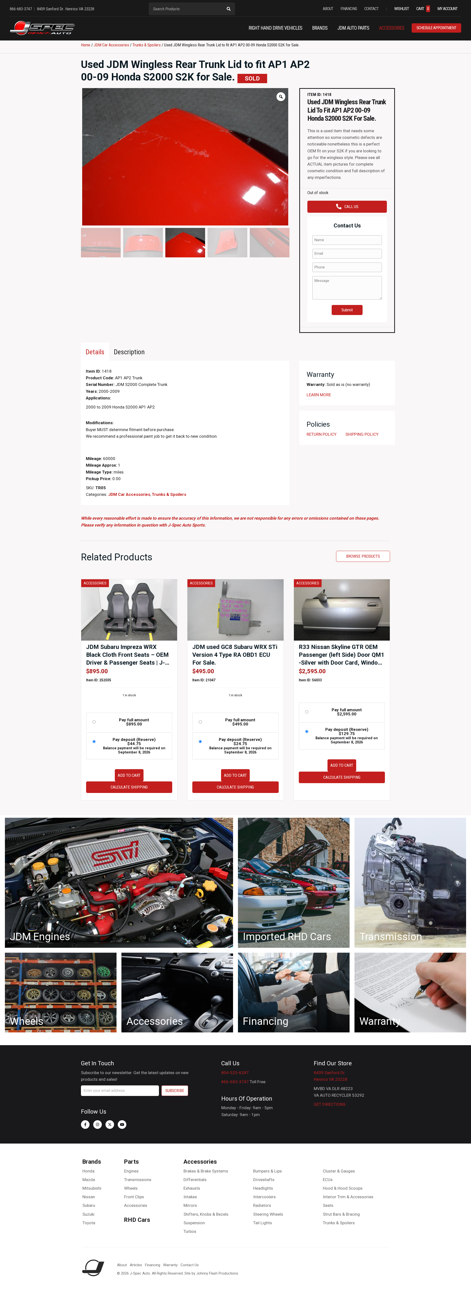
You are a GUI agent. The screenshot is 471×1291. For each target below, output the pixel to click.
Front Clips (134, 1196)
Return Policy (322, 434)
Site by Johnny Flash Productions (211, 1273)
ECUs (328, 1179)
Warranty (170, 1265)
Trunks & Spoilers (146, 44)
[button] (85, 1124)
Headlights (263, 1188)
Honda (88, 1171)
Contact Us (190, 1265)
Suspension (194, 1222)
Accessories (135, 1205)
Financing (152, 1265)
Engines (131, 1171)
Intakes (190, 1196)
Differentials (195, 1179)
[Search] (228, 9)
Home (85, 44)
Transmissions (137, 1179)
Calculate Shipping (129, 787)
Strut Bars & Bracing (341, 1214)
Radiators (262, 1205)
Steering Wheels (268, 1214)
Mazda (88, 1179)
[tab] (95, 352)
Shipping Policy (362, 434)
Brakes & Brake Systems (205, 1171)
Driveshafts (264, 1179)
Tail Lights (262, 1222)
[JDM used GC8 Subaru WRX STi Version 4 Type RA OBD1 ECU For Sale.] (235, 609)
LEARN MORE (319, 394)
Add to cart (129, 775)
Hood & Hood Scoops (343, 1188)
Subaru (88, 1205)
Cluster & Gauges (339, 1171)
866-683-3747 (235, 1081)
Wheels (131, 1188)
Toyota (88, 1222)
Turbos (189, 1231)
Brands (91, 1161)
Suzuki (88, 1214)
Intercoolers (264, 1196)
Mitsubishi (91, 1188)
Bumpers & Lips (267, 1171)
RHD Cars (137, 1219)
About (122, 1265)
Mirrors (190, 1205)
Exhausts (191, 1188)
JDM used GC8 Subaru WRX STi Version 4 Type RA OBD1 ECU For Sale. (234, 655)
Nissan (88, 1196)
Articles (136, 1265)
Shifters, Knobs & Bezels (205, 1214)
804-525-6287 (235, 1072)
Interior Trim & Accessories (348, 1196)
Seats (328, 1205)
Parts (131, 1161)
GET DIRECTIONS (329, 1104)
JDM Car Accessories (111, 44)
